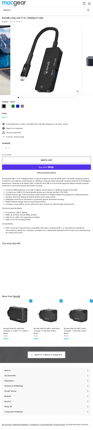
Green (13, 106)
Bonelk (5, 21)
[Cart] (84, 3)
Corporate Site (46, 424)
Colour (8, 102)
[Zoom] (78, 91)
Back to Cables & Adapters (48, 354)
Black (4, 106)
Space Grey (22, 106)
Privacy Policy (59, 424)
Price (4, 113)
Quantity (6, 143)
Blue (17, 106)
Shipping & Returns (20, 424)
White (8, 106)
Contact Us (34, 424)
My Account (7, 424)
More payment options (46, 172)
